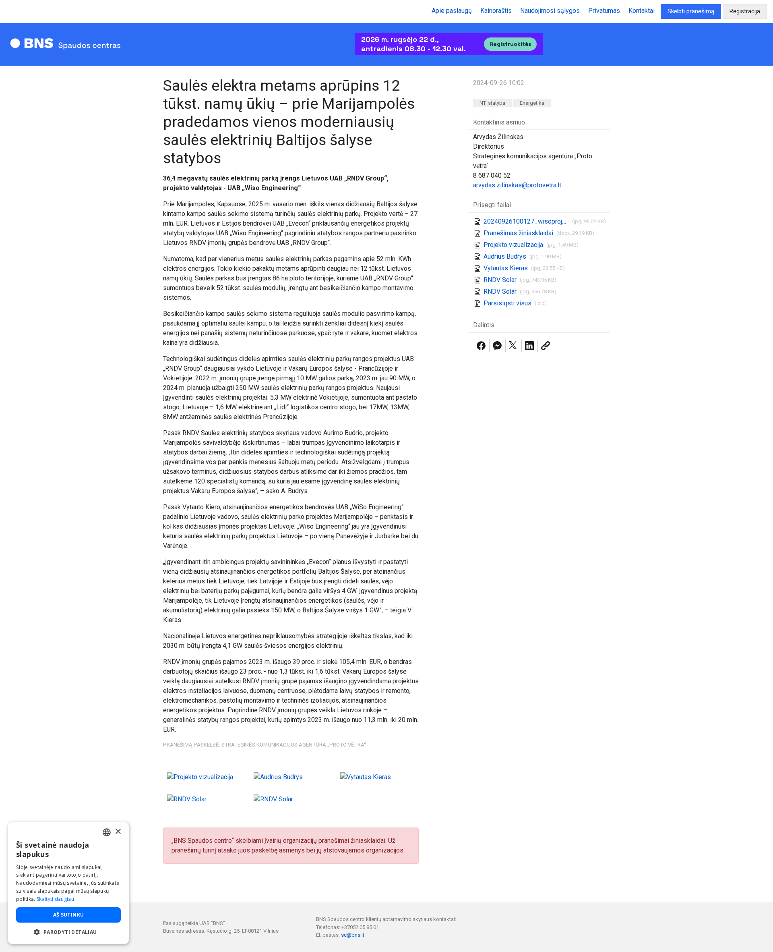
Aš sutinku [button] (68, 914)
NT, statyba (492, 103)
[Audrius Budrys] (278, 776)
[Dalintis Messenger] (497, 345)
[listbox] (107, 832)
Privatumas (604, 11)
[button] (68, 932)
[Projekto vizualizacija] (200, 776)
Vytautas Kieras (506, 268)
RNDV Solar (500, 280)
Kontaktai (641, 11)
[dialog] (68, 883)
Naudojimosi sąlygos (550, 11)
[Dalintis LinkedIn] (529, 345)
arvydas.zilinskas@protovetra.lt (517, 185)
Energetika (532, 103)
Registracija (745, 11)
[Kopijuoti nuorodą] (545, 345)
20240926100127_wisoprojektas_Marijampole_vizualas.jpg (526, 221)
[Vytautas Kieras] (365, 776)
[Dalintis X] (513, 345)
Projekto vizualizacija (513, 245)
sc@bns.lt (352, 935)
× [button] (118, 832)
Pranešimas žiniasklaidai (518, 233)
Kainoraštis (496, 11)
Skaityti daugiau (55, 899)
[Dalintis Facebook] (481, 345)
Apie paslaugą (452, 11)
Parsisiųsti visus (507, 303)
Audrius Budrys (505, 256)
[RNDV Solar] (187, 799)
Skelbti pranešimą (691, 11)
